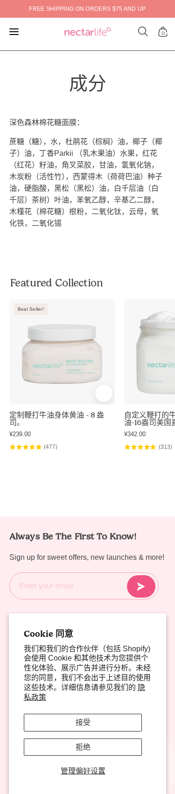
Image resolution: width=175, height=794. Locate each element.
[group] (87, 9)
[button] (143, 32)
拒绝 (83, 747)
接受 (83, 722)
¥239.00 (20, 434)
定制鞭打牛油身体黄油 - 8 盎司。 (56, 418)
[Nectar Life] (88, 31)
